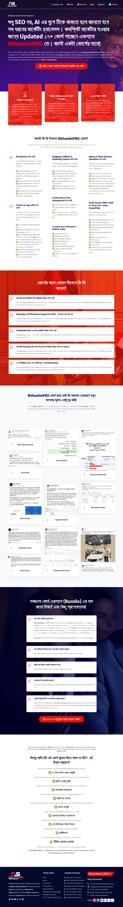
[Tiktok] (18, 899)
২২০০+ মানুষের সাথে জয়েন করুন (63, 719)
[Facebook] (10, 899)
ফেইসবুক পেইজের (37, 406)
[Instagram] (20, 899)
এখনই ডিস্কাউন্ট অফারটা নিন (35, 850)
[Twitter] (12, 899)
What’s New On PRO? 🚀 (100, 873)
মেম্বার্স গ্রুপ (85, 406)
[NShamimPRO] (12, 4)
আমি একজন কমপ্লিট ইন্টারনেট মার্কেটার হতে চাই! (63, 66)
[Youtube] (15, 899)
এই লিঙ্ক (93, 703)
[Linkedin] (23, 899)
